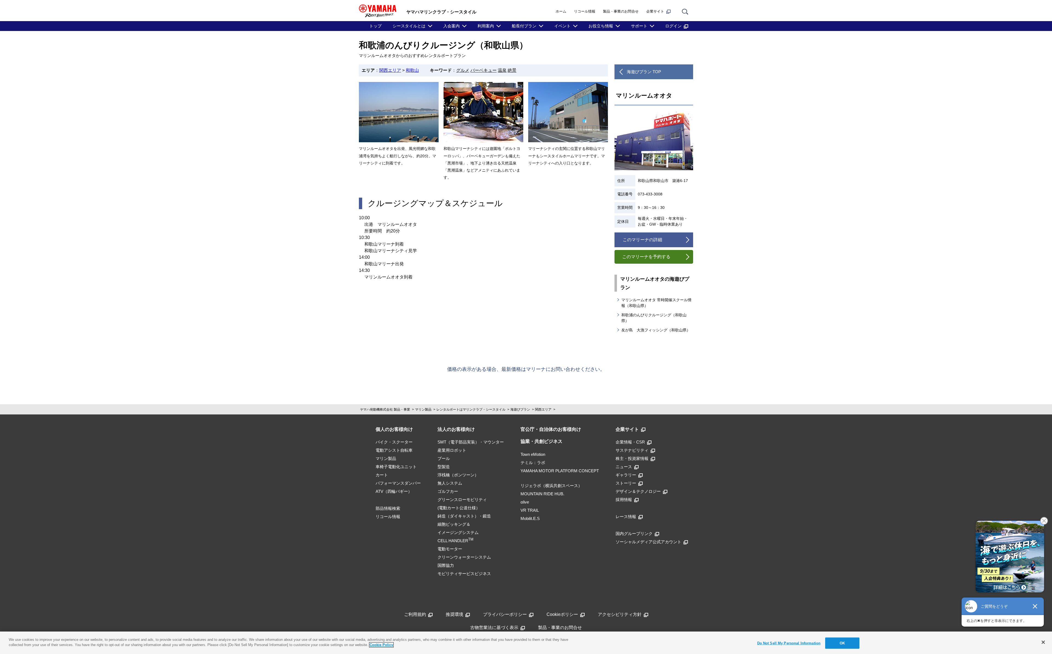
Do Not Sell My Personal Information (789, 643)
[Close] (1043, 642)
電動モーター (450, 549)
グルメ (462, 70)
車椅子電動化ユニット (396, 466)
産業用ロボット (452, 450)
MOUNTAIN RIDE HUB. (542, 493)
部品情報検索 (388, 508)
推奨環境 (454, 614)
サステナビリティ (632, 450)
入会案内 (451, 26)
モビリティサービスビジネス (464, 573)
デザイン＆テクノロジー (638, 491)
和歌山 (412, 70)
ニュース (624, 466)
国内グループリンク (634, 533)
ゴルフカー (448, 491)
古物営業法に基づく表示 (494, 627)
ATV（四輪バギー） (394, 491)
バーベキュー (483, 70)
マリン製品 (423, 409)
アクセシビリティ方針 (620, 614)
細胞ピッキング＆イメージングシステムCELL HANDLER (458, 532)
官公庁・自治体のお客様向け (551, 429)
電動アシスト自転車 (394, 450)
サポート (639, 26)
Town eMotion (533, 454)
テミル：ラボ (533, 462)
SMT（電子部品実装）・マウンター (471, 442)
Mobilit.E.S (530, 518)
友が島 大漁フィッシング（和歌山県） (655, 330)
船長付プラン (524, 26)
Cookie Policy (381, 645)
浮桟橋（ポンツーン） (458, 475)
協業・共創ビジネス (541, 441)
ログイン (673, 26)
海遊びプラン (520, 409)
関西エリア (390, 70)
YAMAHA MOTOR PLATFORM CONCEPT (560, 470)
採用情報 (624, 499)
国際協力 (446, 565)
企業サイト (655, 11)
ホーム (561, 11)
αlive (525, 502)
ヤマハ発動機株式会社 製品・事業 (385, 409)
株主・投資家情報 (632, 458)
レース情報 (626, 516)
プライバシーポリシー (505, 614)
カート (382, 475)
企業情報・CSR (630, 442)
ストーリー (626, 483)
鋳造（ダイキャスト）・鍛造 (464, 516)
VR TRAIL (530, 510)
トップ (375, 26)
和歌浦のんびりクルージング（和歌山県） (654, 318)
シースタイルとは (409, 26)
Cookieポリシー (562, 614)
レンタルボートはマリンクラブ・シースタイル (470, 409)
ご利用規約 (415, 614)
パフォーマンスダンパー (398, 483)
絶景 (512, 70)
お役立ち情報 (600, 26)
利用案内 (486, 26)
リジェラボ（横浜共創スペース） (551, 485)
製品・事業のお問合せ (621, 11)
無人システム (450, 483)
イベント (562, 26)
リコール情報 (584, 11)
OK (842, 643)
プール (444, 458)
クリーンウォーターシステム (464, 557)
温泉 (502, 70)
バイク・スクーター (394, 442)
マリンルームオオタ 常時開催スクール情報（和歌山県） (656, 303)
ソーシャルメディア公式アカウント (648, 541)
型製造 (444, 466)
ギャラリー (626, 475)
